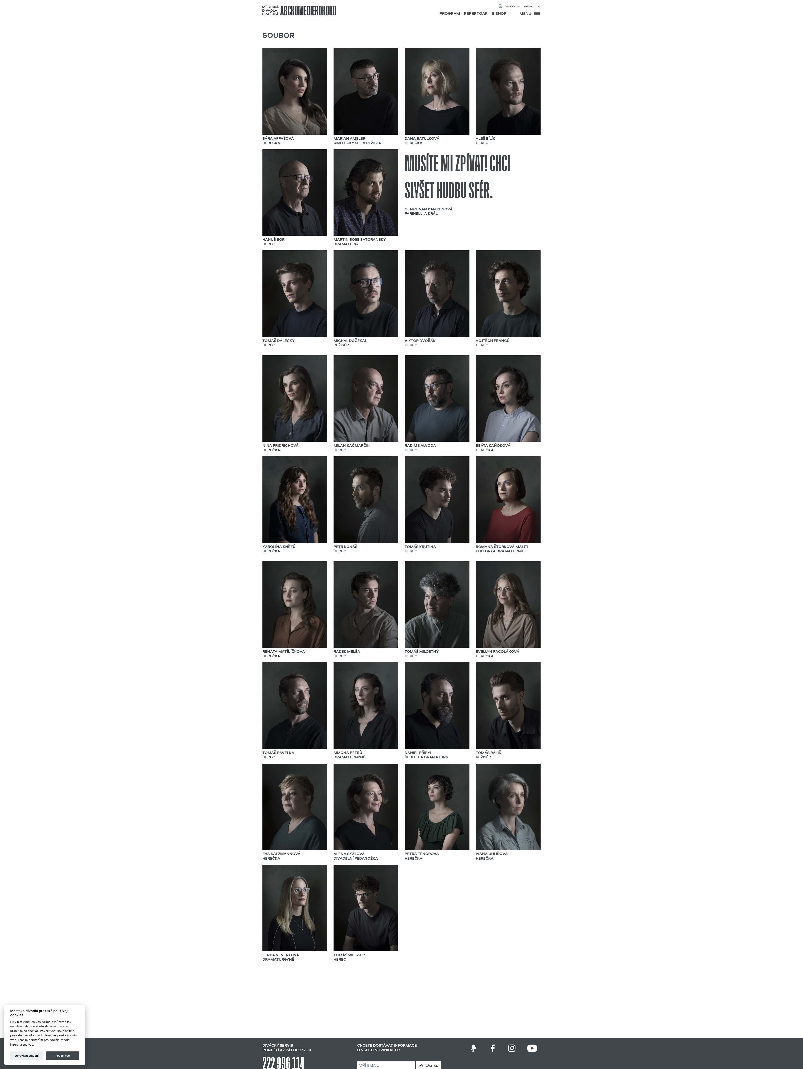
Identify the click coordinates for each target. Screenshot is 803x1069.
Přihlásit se (513, 6)
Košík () (528, 6)
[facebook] (492, 1048)
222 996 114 (283, 1061)
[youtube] (532, 1048)
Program (449, 14)
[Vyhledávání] (501, 6)
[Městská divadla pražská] (299, 10)
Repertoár (476, 14)
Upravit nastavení (26, 1055)
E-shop (499, 14)
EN (539, 6)
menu (525, 14)
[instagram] (511, 1048)
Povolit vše (62, 1055)
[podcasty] (473, 1048)
